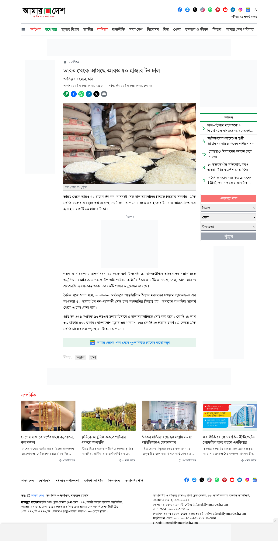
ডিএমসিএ (114, 480)
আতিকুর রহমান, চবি (78, 79)
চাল (93, 357)
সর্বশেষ (228, 117)
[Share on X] (96, 94)
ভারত (80, 357)
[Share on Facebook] (74, 94)
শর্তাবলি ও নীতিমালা (67, 480)
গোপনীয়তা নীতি (93, 480)
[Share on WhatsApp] (81, 94)
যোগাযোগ (44, 480)
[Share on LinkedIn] (89, 94)
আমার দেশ (27, 480)
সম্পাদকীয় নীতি (134, 480)
